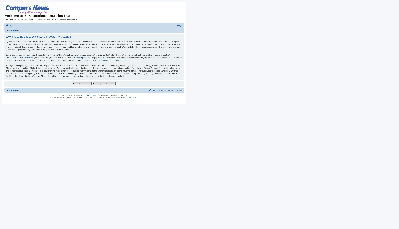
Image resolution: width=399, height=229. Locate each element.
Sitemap (135, 97)
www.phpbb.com (83, 58)
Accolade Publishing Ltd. (92, 95)
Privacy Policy (126, 97)
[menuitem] (9, 25)
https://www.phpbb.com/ (109, 60)
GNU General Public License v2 (19, 58)
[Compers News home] (27, 9)
